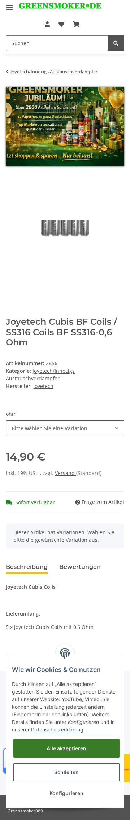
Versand (65, 473)
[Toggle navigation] (9, 4)
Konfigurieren (66, 793)
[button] (47, 24)
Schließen (66, 772)
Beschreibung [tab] (27, 567)
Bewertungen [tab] (80, 567)
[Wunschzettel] (61, 24)
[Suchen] (116, 43)
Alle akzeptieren (66, 748)
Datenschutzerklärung (57, 729)
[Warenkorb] (76, 24)
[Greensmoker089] (60, 8)
